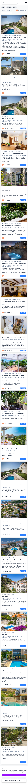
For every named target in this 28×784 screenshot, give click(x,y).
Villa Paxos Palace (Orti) (8, 118)
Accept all (14, 775)
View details (22, 54)
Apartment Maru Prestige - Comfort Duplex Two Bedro (13, 301)
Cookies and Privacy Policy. (19, 772)
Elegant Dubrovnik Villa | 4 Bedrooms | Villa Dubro (13, 79)
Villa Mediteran (6, 190)
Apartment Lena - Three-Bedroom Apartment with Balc (13, 449)
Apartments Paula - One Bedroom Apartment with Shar (14, 375)
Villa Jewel (4, 671)
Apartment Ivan (6, 749)
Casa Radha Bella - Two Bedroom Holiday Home (12, 153)
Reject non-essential (14, 778)
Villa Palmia (5, 522)
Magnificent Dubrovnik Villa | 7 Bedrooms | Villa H (13, 263)
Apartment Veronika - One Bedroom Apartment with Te (11, 225)
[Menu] (26, 3)
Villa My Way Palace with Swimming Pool (12, 484)
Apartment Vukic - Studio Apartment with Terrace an (13, 413)
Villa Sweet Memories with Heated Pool (12, 560)
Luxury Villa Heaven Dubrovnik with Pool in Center (13, 37)
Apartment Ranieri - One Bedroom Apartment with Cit (14, 338)
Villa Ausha (5, 710)
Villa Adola (5, 596)
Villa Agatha (5, 634)
